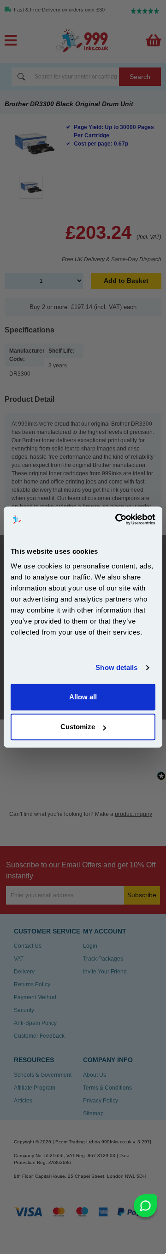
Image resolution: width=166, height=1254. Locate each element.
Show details (116, 667)
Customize (77, 727)
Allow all (83, 697)
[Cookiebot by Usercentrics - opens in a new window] (117, 519)
